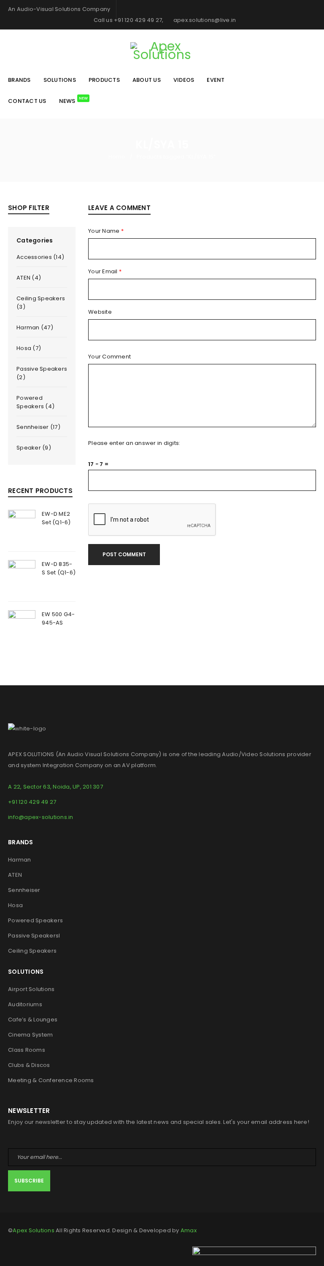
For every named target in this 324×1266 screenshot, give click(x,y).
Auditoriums (25, 1004)
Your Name (106, 231)
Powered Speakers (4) (35, 402)
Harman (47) (34, 327)
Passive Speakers (33, 936)
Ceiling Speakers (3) (40, 302)
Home (117, 157)
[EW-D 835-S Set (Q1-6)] (21, 576)
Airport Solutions (31, 989)
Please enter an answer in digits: (134, 443)
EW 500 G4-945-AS (58, 618)
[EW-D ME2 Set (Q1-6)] (21, 526)
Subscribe (29, 1180)
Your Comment (109, 357)
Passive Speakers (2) (41, 373)
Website (100, 312)
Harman (19, 860)
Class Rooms (26, 1050)
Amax (189, 1230)
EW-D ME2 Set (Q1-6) (56, 518)
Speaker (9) (33, 448)
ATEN (15, 875)
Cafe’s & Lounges (32, 1019)
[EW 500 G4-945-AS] (21, 626)
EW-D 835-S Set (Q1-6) (59, 568)
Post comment (124, 554)
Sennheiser (24, 890)
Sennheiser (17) (38, 427)
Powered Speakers (35, 920)
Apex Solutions (33, 1230)
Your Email (105, 271)
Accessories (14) (40, 257)
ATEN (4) (28, 278)
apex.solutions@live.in (204, 20)
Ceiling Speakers (32, 951)
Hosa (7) (28, 348)
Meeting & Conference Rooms (51, 1080)
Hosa (15, 905)
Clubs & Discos (29, 1065)
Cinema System (30, 1035)
